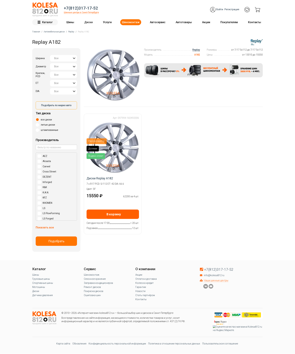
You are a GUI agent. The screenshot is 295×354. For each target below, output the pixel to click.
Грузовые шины (41, 279)
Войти (219, 9)
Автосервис (157, 22)
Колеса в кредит (144, 283)
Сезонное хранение (95, 279)
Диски (88, 22)
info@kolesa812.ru (214, 275)
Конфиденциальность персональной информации (117, 343)
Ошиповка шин (92, 295)
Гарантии (140, 287)
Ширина (40, 58)
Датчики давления (42, 295)
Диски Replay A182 (100, 178)
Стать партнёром (145, 295)
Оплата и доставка (146, 279)
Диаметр (41, 66)
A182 (197, 54)
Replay (196, 49)
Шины (70, 22)
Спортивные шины (42, 283)
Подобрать (56, 241)
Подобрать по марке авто (56, 105)
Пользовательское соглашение (220, 343)
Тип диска (43, 113)
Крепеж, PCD (40, 75)
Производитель (47, 140)
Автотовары (184, 22)
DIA (37, 91)
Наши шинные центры (216, 280)
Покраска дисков (93, 291)
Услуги (107, 22)
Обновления (79, 343)
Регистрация (231, 9)
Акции (206, 22)
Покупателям (229, 22)
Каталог (47, 22)
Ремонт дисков (92, 287)
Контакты (254, 22)
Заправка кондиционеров (98, 283)
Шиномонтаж (130, 22)
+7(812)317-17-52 (81, 8)
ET (37, 83)
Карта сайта (63, 343)
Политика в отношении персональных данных (174, 343)
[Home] (45, 10)
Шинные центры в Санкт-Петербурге (81, 12)
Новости (140, 291)
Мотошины (38, 287)
